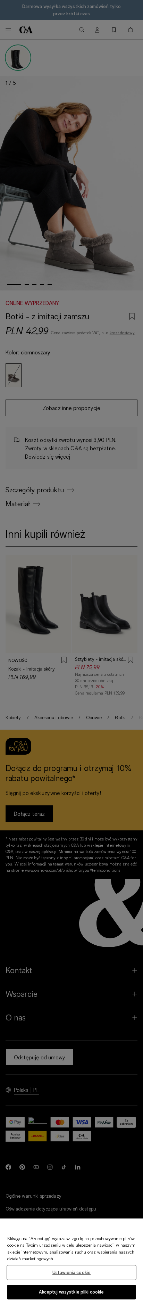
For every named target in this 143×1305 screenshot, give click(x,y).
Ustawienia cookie (71, 1272)
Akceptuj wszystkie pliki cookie (71, 1292)
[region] (71, 1261)
